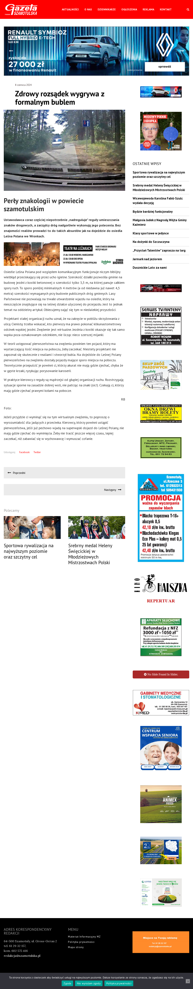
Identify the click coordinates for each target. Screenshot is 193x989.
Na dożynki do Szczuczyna (151, 242)
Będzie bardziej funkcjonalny (153, 211)
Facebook (24, 452)
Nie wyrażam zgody (89, 983)
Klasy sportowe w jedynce (151, 233)
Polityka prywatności (81, 931)
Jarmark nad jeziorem (147, 259)
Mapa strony (76, 936)
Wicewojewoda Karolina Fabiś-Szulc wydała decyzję (158, 200)
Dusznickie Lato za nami (150, 267)
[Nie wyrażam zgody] (188, 981)
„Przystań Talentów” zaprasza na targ (159, 250)
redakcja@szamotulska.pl (22, 945)
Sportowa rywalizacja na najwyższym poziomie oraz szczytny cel (159, 174)
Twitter (37, 452)
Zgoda (67, 983)
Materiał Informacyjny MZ (84, 926)
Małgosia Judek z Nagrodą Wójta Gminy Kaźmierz (159, 222)
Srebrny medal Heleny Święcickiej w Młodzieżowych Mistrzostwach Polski (159, 187)
